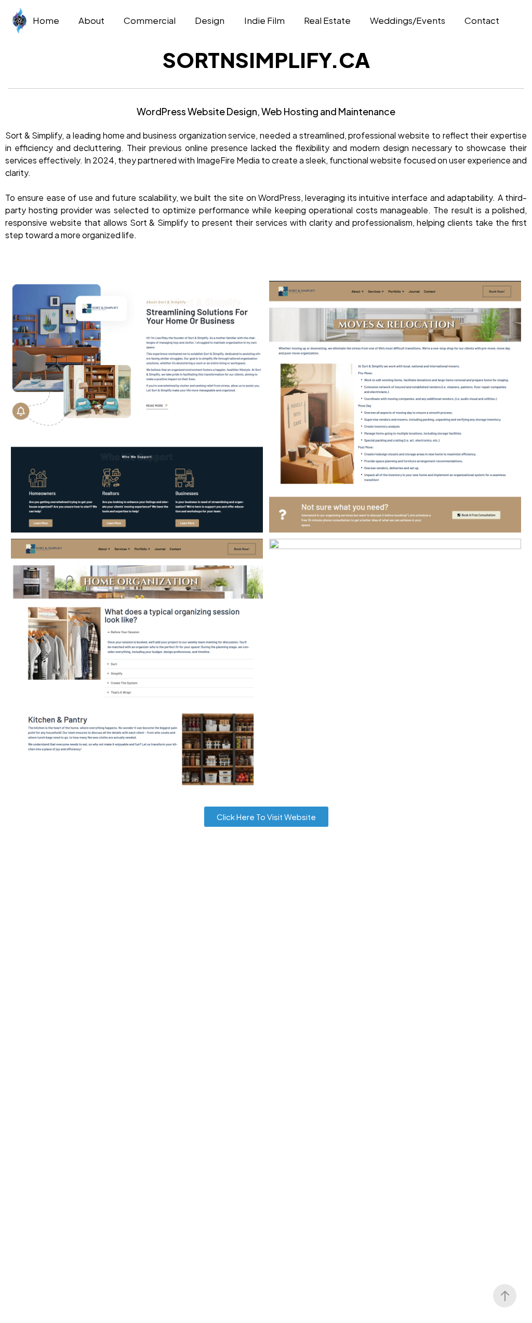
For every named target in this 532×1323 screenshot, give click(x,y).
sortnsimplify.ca (266, 59)
